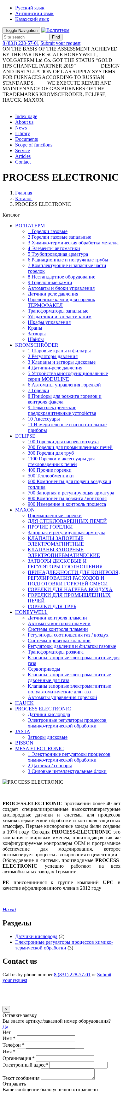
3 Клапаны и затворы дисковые (62, 362)
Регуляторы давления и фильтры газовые (72, 646)
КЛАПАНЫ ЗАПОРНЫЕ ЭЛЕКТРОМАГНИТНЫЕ (56, 541)
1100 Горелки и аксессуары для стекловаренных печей (61, 461)
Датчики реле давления (53, 293)
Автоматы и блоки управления (61, 288)
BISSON (24, 742)
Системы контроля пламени (58, 629)
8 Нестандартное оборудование (61, 276)
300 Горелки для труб (51, 453)
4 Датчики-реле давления (55, 367)
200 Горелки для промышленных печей (70, 447)
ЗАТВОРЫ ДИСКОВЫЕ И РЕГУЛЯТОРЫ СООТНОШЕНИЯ (65, 563)
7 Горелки (38, 390)
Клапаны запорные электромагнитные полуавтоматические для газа (69, 688)
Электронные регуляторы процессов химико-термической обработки (67, 722)
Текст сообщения (21, 1078)
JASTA (22, 731)
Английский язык (34, 13)
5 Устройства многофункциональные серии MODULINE (68, 376)
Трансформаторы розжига (56, 652)
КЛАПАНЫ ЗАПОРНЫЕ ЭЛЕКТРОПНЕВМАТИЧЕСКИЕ (64, 552)
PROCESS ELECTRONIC (43, 708)
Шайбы (36, 339)
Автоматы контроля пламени (59, 623)
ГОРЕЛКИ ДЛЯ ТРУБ (52, 606)
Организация (19, 1058)
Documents (26, 139)
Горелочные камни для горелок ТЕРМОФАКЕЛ (61, 302)
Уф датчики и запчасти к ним (59, 316)
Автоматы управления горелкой (62, 697)
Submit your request (60, 43)
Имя (9, 1038)
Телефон (14, 1045)
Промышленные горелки (55, 515)
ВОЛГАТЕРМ (30, 225)
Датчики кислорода (49, 714)
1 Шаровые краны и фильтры (59, 350)
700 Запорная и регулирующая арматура (71, 492)
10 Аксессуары (44, 419)
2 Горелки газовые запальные (59, 237)
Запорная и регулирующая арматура (66, 532)
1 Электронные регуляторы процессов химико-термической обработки (69, 757)
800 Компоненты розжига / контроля (67, 498)
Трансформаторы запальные (58, 311)
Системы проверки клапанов (59, 640)
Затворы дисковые (47, 737)
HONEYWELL (31, 612)
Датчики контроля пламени (57, 617)
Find (56, 37)
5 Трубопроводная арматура (58, 254)
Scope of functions (33, 144)
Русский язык (29, 7)
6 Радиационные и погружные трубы (68, 259)
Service (22, 150)
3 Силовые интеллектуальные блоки (67, 771)
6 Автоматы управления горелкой (64, 384)
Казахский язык (32, 19)
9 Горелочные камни (50, 282)
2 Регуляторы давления (53, 356)
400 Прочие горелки (50, 470)
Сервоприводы (44, 669)
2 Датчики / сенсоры (50, 765)
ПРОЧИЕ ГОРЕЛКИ (50, 527)
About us (24, 122)
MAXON (25, 509)
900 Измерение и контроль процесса (67, 504)
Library (22, 133)
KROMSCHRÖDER (36, 345)
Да (5, 1026)
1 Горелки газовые (47, 231)
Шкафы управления (49, 322)
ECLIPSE (25, 436)
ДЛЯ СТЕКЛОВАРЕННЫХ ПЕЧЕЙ (67, 521)
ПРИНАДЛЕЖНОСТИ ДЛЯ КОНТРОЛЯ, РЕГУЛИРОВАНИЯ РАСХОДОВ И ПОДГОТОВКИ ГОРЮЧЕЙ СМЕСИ (74, 578)
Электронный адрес (25, 1065)
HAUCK (24, 703)
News (21, 127)
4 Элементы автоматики (54, 248)
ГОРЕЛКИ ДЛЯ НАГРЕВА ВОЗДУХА (70, 589)
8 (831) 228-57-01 (21, 43)
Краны (35, 328)
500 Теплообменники (51, 475)
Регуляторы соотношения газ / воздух (68, 634)
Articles (23, 156)
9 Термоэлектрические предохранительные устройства (62, 410)
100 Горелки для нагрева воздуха (63, 441)
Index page (26, 116)
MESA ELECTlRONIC (39, 748)
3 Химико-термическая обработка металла (73, 242)
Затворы (37, 333)
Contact (23, 162)
